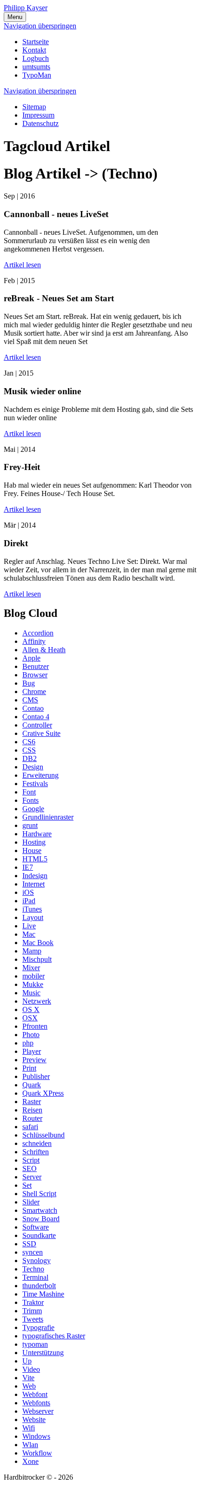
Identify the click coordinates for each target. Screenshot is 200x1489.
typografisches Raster (53, 1336)
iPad (28, 901)
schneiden (37, 1143)
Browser (34, 675)
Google (33, 809)
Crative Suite (41, 733)
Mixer (31, 968)
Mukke (32, 984)
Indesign (34, 876)
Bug (28, 683)
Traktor (33, 1302)
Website (34, 1419)
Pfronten (34, 1026)
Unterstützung (43, 1353)
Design (32, 767)
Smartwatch (39, 1210)
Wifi (28, 1428)
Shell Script (39, 1194)
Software (35, 1227)
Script (31, 1160)
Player (31, 1051)
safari (30, 1127)
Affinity (34, 641)
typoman (35, 1344)
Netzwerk (36, 1001)
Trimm (32, 1311)
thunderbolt (39, 1286)
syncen (32, 1252)
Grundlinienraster (47, 817)
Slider (31, 1202)
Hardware (37, 834)
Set (27, 1185)
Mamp (31, 951)
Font (29, 792)
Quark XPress (43, 1093)
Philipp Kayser (25, 8)
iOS (28, 892)
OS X (31, 1009)
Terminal (35, 1277)
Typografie (38, 1327)
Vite (28, 1378)
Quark (31, 1085)
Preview (34, 1060)
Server (31, 1177)
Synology (36, 1260)
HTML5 (34, 859)
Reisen (32, 1110)
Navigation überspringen (40, 26)
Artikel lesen (22, 265)
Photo (31, 1035)
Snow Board (41, 1219)
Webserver (37, 1411)
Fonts (30, 800)
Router (32, 1118)
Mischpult (37, 959)
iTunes (32, 909)
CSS (29, 750)
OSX (30, 1018)
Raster (31, 1101)
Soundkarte (39, 1235)
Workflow (37, 1453)
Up (27, 1361)
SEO (29, 1168)
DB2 (29, 758)
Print (29, 1068)
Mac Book (37, 942)
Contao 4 (35, 717)
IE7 (27, 867)
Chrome (34, 691)
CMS (30, 700)
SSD (29, 1244)
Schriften (35, 1152)
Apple (31, 658)
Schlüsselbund (43, 1135)
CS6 (28, 742)
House (31, 850)
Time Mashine (43, 1294)
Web (29, 1386)
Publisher (36, 1076)
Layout (32, 917)
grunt (30, 825)
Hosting (34, 842)
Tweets (32, 1319)
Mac (28, 934)
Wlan (30, 1445)
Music (31, 993)
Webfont (34, 1394)
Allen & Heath (44, 650)
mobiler (33, 976)
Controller (37, 725)
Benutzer (35, 666)
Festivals (35, 784)
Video (31, 1369)
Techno (33, 1269)
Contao (33, 708)
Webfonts (36, 1403)
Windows (36, 1436)
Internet (33, 884)
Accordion (37, 633)
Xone (30, 1461)
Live (29, 926)
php (27, 1043)
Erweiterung (40, 775)
